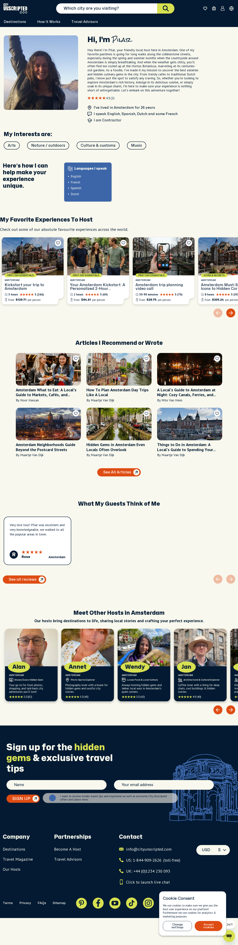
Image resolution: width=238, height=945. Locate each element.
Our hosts (11, 869)
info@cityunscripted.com (149, 849)
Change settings (177, 926)
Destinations (14, 849)
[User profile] (222, 8)
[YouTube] (114, 903)
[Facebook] (98, 903)
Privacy (25, 903)
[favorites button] (205, 8)
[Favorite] (58, 243)
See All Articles (117, 472)
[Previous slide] (217, 709)
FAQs (42, 903)
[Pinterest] (81, 903)
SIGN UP (21, 799)
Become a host (67, 849)
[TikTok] (131, 903)
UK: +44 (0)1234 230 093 (148, 871)
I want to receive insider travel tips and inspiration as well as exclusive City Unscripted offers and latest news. (113, 798)
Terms (8, 903)
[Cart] (213, 8)
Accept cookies (208, 926)
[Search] (165, 8)
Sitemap (59, 903)
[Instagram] (148, 903)
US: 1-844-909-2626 (153, 860)
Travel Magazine (18, 859)
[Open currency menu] (231, 8)
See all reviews (22, 579)
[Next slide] (230, 312)
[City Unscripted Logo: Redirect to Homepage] (15, 8)
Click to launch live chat (148, 882)
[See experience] (33, 270)
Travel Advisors (84, 21)
